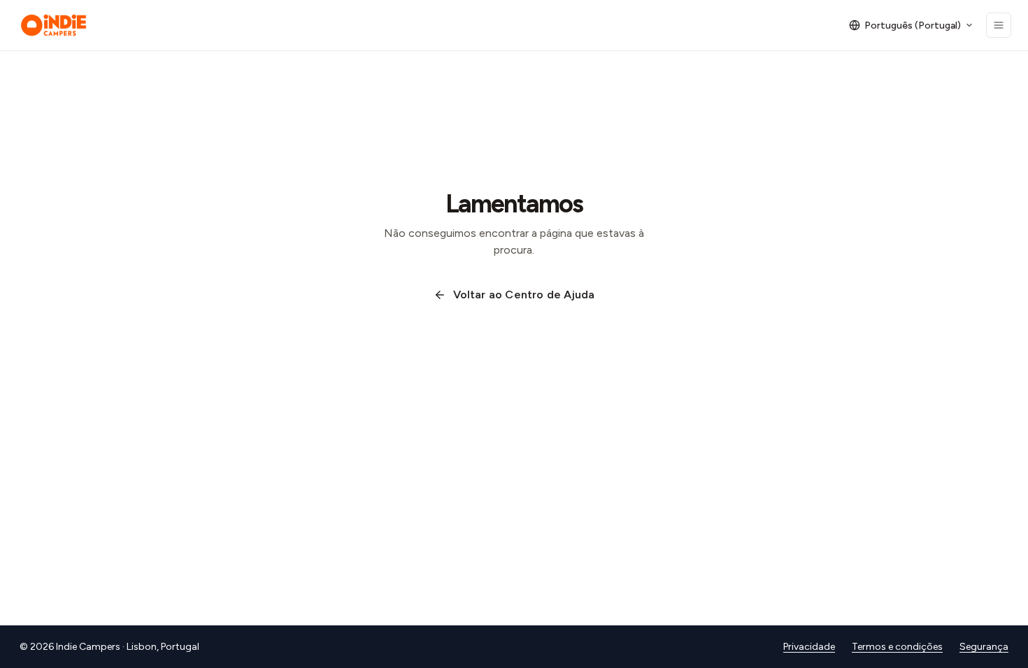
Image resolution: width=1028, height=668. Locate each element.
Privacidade (809, 647)
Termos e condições (897, 647)
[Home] (53, 25)
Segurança (983, 647)
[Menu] (998, 25)
